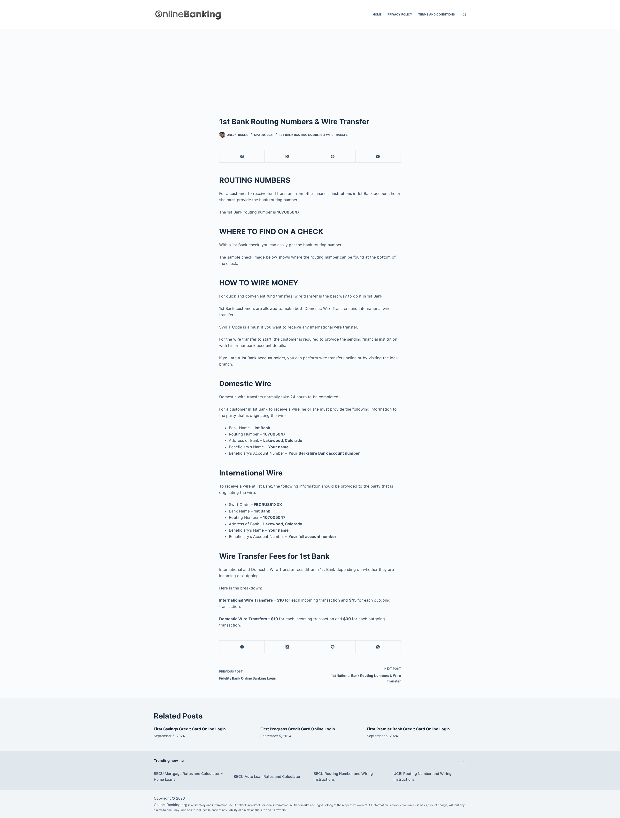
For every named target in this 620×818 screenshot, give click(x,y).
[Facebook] (242, 156)
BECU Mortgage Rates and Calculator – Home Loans (188, 776)
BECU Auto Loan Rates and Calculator (267, 776)
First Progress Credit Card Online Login (297, 728)
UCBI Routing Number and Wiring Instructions (422, 776)
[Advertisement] (310, 65)
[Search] (464, 14)
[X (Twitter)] (287, 156)
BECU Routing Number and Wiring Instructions (343, 776)
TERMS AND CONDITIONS (436, 14)
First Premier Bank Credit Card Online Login (408, 728)
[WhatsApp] (378, 156)
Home (377, 14)
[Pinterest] (333, 156)
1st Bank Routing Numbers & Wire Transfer (314, 135)
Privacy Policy (400, 14)
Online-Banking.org (170, 805)
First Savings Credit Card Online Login (190, 728)
